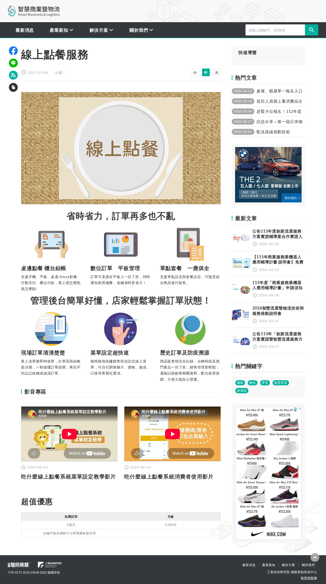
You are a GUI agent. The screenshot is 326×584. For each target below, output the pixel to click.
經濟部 (242, 390)
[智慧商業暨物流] (34, 11)
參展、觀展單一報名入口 (280, 90)
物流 (252, 382)
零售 (265, 382)
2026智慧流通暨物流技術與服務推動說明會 (278, 311)
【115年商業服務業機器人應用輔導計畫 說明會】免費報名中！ (278, 262)
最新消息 (25, 30)
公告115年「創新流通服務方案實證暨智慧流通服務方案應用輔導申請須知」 (277, 339)
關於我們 (308, 565)
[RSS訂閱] (13, 75)
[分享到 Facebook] (13, 50)
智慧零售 (280, 382)
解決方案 (288, 565)
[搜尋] (311, 29)
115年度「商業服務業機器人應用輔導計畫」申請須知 (277, 285)
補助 (240, 382)
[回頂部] (314, 557)
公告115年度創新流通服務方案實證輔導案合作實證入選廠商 (277, 236)
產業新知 (268, 565)
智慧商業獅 (309, 578)
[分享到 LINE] (13, 63)
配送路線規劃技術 (273, 131)
